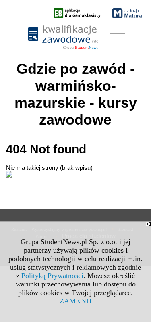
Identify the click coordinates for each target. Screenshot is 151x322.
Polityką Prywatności (52, 276)
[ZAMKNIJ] (75, 301)
